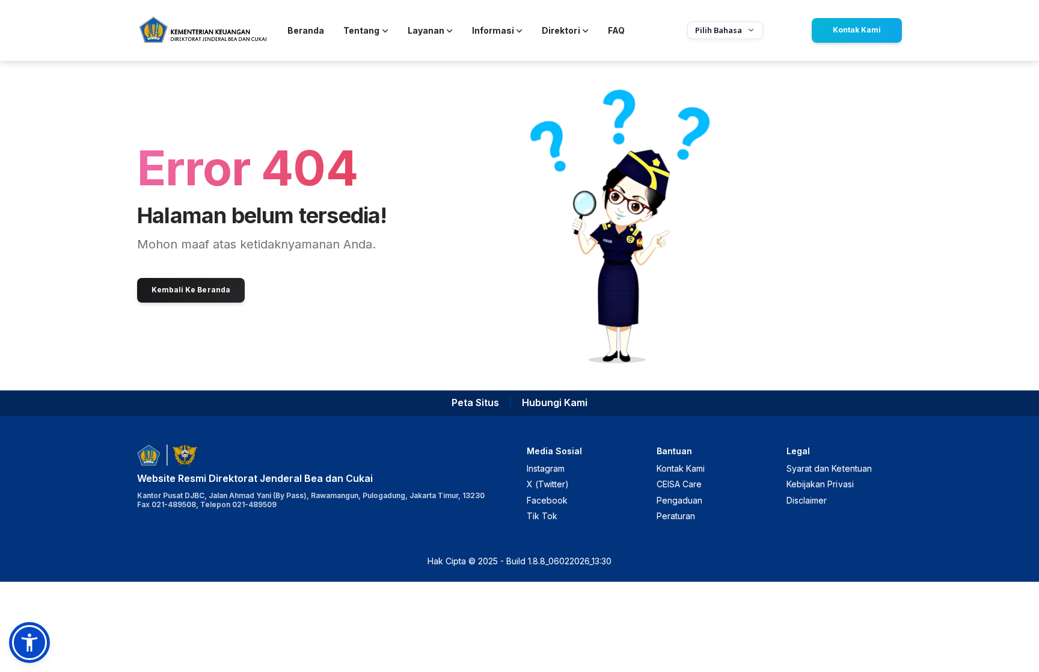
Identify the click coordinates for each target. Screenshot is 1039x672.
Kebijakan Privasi (820, 484)
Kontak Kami (857, 29)
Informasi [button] (493, 30)
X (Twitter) (548, 484)
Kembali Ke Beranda (191, 289)
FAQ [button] (616, 30)
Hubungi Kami (554, 402)
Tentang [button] (361, 30)
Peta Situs (475, 402)
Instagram (546, 468)
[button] (29, 642)
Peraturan (676, 516)
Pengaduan (679, 500)
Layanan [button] (426, 30)
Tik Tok (542, 516)
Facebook (547, 500)
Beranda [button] (305, 30)
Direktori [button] (561, 30)
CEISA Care (679, 484)
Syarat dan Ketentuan (829, 468)
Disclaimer (806, 500)
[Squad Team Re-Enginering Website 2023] (202, 30)
